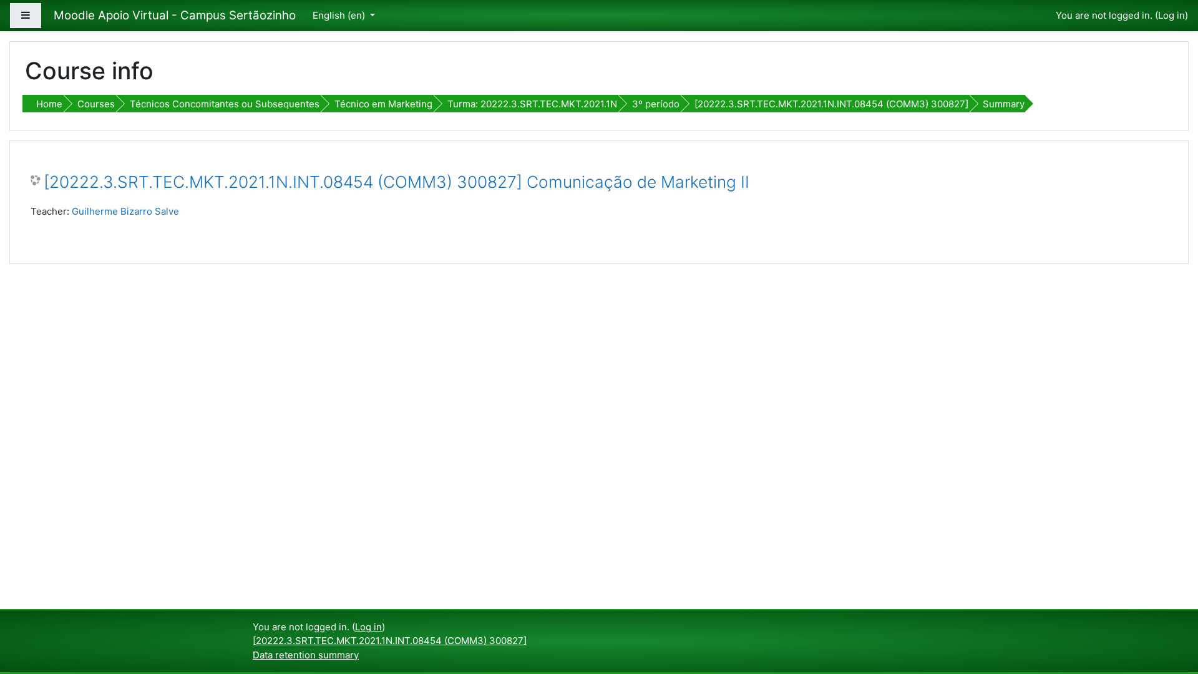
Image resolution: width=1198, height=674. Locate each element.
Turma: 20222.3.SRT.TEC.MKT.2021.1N (532, 104)
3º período (655, 104)
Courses (96, 104)
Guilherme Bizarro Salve (125, 211)
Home (49, 104)
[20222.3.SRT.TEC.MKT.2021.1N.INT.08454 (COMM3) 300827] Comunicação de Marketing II (396, 182)
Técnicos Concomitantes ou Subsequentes (224, 104)
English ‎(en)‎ (340, 15)
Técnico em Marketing (383, 104)
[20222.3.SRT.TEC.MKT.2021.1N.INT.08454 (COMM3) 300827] (831, 104)
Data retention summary (306, 655)
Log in (1171, 15)
